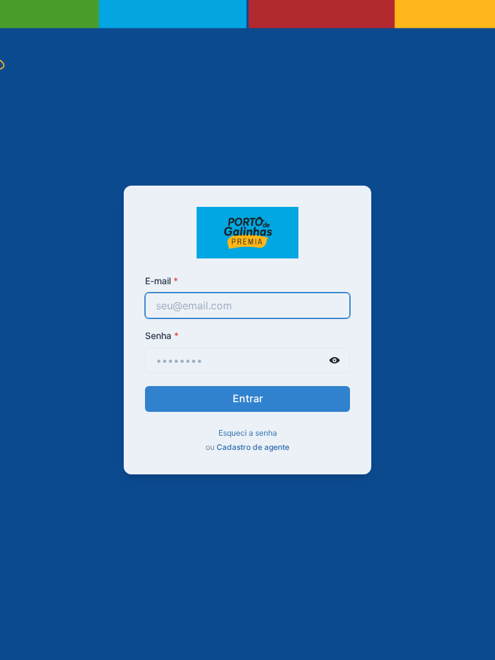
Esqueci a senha (247, 433)
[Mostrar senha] (334, 360)
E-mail (161, 280)
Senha (162, 335)
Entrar (248, 398)
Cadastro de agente (253, 447)
